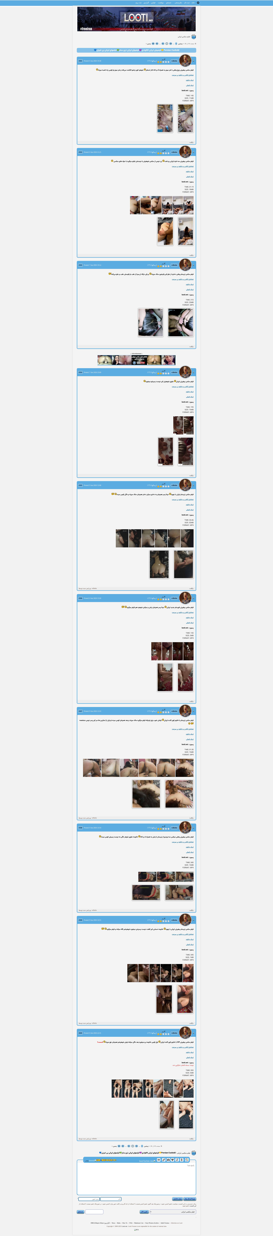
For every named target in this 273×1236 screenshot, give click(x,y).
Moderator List (138, 1223)
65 (157, 44)
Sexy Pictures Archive (152, 1223)
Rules (118, 1223)
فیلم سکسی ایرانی (184, 36)
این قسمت (192, 1206)
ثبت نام (187, 3)
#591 (80, 61)
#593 (80, 265)
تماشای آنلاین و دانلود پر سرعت (183, 75)
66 (153, 44)
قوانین (153, 3)
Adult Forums (165, 1223)
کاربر (163, 59)
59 (170, 44)
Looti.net (124, 1226)
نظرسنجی (178, 3)
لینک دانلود (190, 80)
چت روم (139, 3)
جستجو (168, 3)
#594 (80, 372)
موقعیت (161, 3)
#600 (80, 1033)
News (113, 1223)
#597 (80, 711)
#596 (80, 598)
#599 (80, 920)
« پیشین (181, 44)
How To (124, 1223)
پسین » (148, 44)
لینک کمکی (190, 85)
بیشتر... (86, 1160)
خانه (193, 3)
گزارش (146, 3)
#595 (80, 485)
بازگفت (191, 142)
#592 (80, 152)
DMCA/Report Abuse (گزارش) (100, 1223)
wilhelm (174, 61)
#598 (80, 828)
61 (163, 44)
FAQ (130, 1223)
